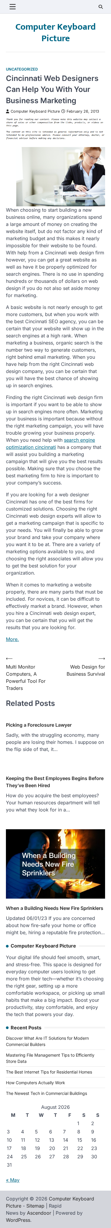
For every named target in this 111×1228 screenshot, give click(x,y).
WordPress (18, 1220)
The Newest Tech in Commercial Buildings (46, 1093)
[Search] (100, 6)
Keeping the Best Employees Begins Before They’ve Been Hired (55, 781)
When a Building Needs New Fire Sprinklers (54, 908)
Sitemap (35, 1206)
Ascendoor (39, 1213)
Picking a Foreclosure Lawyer (39, 725)
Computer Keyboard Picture (55, 32)
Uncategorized (22, 69)
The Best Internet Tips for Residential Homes (49, 1071)
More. (12, 639)
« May (13, 1180)
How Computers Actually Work (35, 1082)
